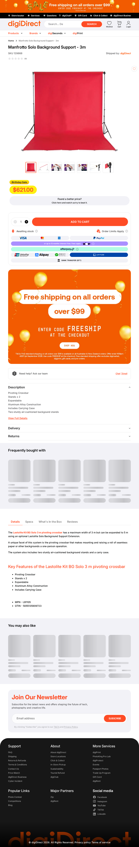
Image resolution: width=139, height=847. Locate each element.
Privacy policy (83, 842)
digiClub (54, 777)
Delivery (14, 428)
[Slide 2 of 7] (43, 167)
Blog (10, 805)
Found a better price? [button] (70, 198)
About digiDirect (58, 752)
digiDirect (37, 842)
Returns (13, 436)
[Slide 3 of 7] (56, 167)
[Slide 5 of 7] (82, 167)
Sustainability (57, 768)
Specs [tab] (29, 521)
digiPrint (97, 752)
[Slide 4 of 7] (69, 167)
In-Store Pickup (58, 764)
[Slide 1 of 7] (30, 167)
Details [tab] (15, 521)
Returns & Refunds (17, 760)
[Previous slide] (9, 111)
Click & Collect (58, 760)
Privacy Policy (71, 727)
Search (91, 24)
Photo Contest (15, 797)
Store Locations (58, 756)
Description (16, 387)
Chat (118, 373)
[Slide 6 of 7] (95, 167)
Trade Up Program (102, 772)
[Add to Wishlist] (134, 68)
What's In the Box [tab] (50, 521)
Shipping (12, 756)
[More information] (36, 231)
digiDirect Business (17, 777)
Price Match (14, 772)
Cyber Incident (15, 781)
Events (96, 764)
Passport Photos (100, 768)
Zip (52, 797)
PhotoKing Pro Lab (102, 756)
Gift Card (97, 777)
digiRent (97, 781)
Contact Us (13, 768)
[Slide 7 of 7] (108, 167)
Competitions (14, 801)
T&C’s (56, 727)
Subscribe (115, 718)
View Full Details (17, 418)
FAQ (10, 752)
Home (11, 40)
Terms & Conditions (17, 764)
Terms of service (101, 842)
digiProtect (98, 760)
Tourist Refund (58, 772)
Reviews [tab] (72, 521)
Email (124, 373)
